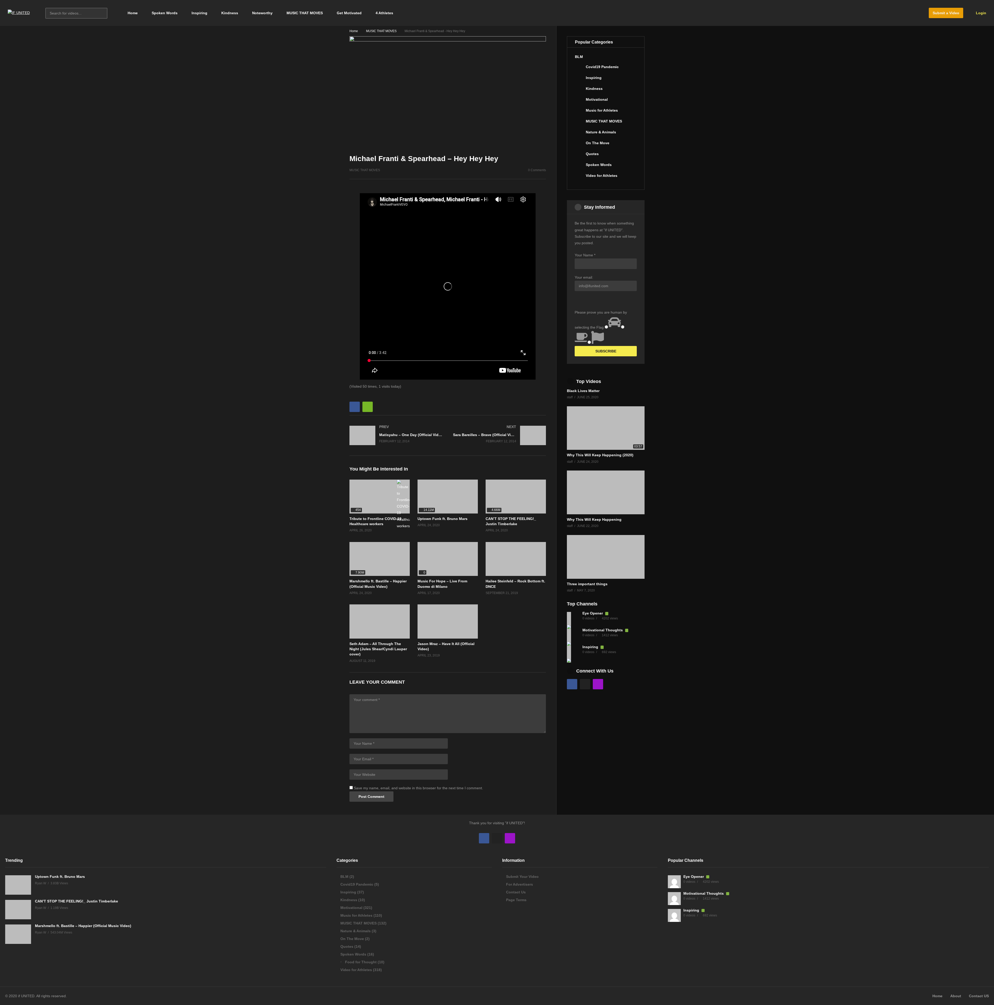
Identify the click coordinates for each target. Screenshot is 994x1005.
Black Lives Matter (583, 391)
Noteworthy (262, 13)
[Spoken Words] (579, 167)
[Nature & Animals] (579, 134)
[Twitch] (598, 684)
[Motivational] (579, 101)
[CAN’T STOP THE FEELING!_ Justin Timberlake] (516, 497)
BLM (579, 57)
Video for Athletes (601, 175)
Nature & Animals (601, 132)
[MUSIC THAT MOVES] (579, 123)
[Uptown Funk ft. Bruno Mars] (448, 497)
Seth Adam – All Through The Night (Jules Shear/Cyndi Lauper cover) (378, 649)
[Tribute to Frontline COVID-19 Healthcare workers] (379, 497)
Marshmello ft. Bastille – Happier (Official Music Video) (83, 926)
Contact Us (516, 892)
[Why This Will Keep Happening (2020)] (606, 428)
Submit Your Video (522, 876)
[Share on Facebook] (354, 407)
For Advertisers (519, 884)
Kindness (229, 13)
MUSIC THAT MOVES (305, 13)
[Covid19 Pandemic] (579, 69)
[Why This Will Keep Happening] (606, 492)
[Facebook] (572, 684)
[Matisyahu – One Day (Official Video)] (396, 435)
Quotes (592, 154)
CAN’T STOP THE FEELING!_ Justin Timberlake (76, 901)
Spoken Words (165, 13)
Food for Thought (361, 962)
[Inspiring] (579, 80)
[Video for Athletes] (579, 177)
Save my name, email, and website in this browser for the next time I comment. (418, 788)
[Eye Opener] (573, 618)
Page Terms (516, 900)
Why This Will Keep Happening (594, 519)
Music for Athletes (602, 110)
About (955, 996)
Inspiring (199, 13)
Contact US (979, 996)
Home (132, 13)
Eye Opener (593, 613)
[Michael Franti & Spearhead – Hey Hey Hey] (516, 559)
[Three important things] (606, 557)
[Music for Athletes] (579, 112)
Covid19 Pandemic (602, 67)
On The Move (597, 143)
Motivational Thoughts (603, 630)
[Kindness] (579, 90)
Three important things (587, 584)
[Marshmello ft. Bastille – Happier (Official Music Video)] (379, 559)
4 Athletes (384, 13)
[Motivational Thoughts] (573, 635)
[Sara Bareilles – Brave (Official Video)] (499, 435)
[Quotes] (579, 156)
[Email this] (367, 407)
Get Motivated (349, 13)
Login (980, 13)
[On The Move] (579, 145)
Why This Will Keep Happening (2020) (600, 455)
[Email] (585, 684)
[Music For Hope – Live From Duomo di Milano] (448, 559)
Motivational (597, 99)
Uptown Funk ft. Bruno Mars (442, 519)
